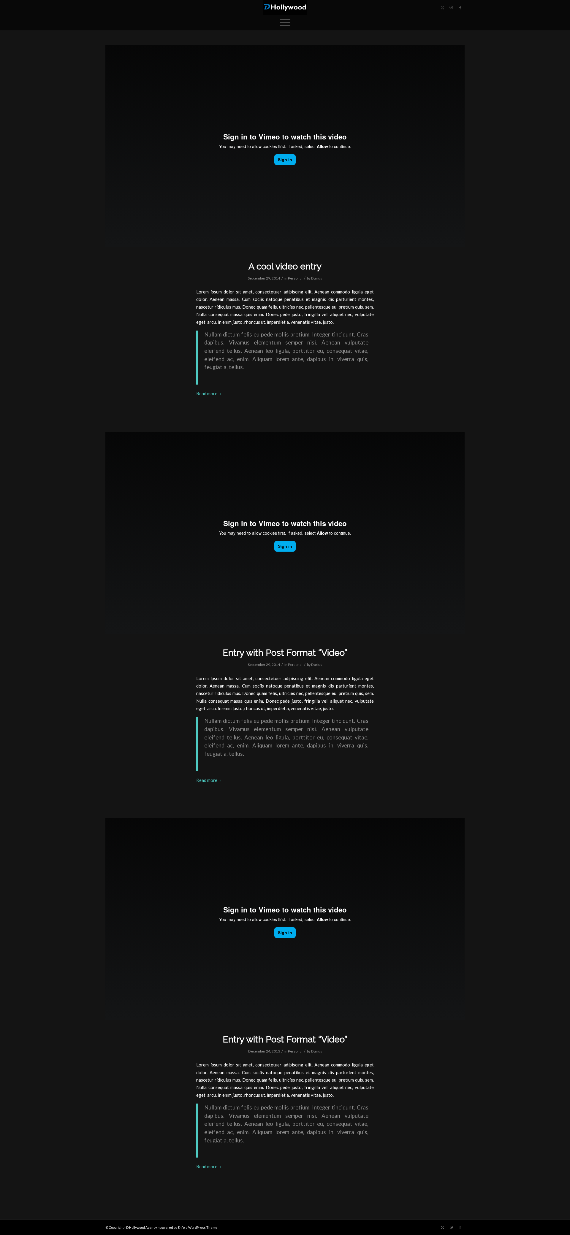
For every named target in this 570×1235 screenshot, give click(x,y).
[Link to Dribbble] (451, 7)
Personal (295, 278)
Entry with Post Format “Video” (285, 652)
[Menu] (285, 22)
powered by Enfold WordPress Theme (188, 1227)
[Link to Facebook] (460, 7)
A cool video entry (285, 266)
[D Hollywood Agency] (285, 7)
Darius (316, 278)
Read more (206, 393)
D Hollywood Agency (141, 1227)
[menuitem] (285, 22)
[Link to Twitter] (442, 7)
